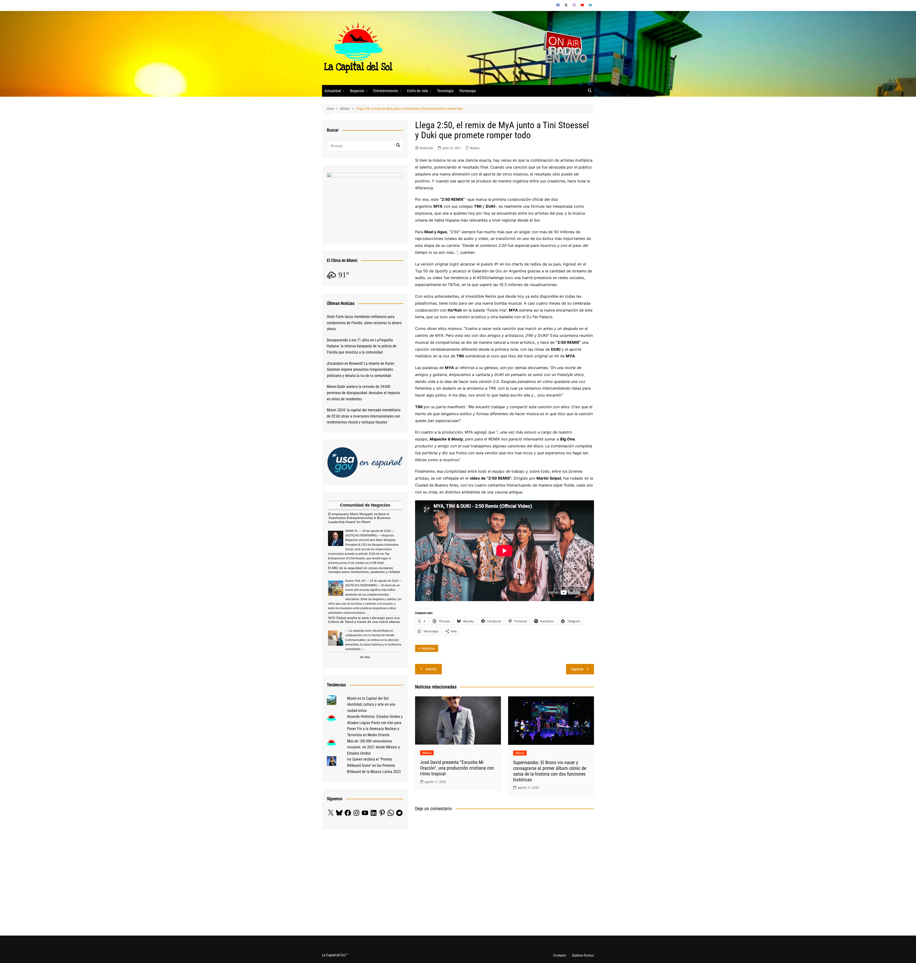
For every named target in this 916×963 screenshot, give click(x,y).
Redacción (426, 148)
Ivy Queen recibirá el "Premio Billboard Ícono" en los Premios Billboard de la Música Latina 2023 (374, 765)
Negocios (357, 91)
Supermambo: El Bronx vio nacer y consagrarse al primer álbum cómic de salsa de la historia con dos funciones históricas (549, 771)
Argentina (428, 648)
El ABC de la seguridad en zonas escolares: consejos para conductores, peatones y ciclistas (364, 570)
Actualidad (332, 91)
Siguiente (577, 669)
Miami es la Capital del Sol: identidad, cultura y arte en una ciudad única (371, 704)
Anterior (431, 669)
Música (474, 148)
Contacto (559, 955)
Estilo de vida (417, 91)
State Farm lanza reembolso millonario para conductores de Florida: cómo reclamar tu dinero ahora (364, 322)
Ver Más (365, 657)
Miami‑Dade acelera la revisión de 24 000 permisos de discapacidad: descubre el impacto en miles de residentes (363, 392)
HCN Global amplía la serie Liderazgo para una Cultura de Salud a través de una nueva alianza (364, 620)
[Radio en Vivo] (563, 47)
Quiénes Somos (583, 955)
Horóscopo (467, 91)
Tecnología (445, 91)
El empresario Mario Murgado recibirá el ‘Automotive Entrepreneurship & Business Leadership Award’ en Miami (359, 518)
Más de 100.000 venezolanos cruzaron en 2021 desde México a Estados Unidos (373, 747)
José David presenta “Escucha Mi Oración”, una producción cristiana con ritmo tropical (457, 768)
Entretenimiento (385, 91)
